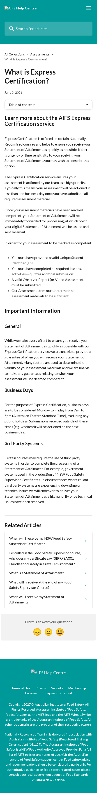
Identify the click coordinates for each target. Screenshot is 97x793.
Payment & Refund (58, 693)
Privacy (41, 688)
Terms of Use (20, 688)
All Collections (15, 54)
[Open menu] (88, 8)
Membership (77, 688)
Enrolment (32, 693)
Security (57, 688)
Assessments (40, 54)
